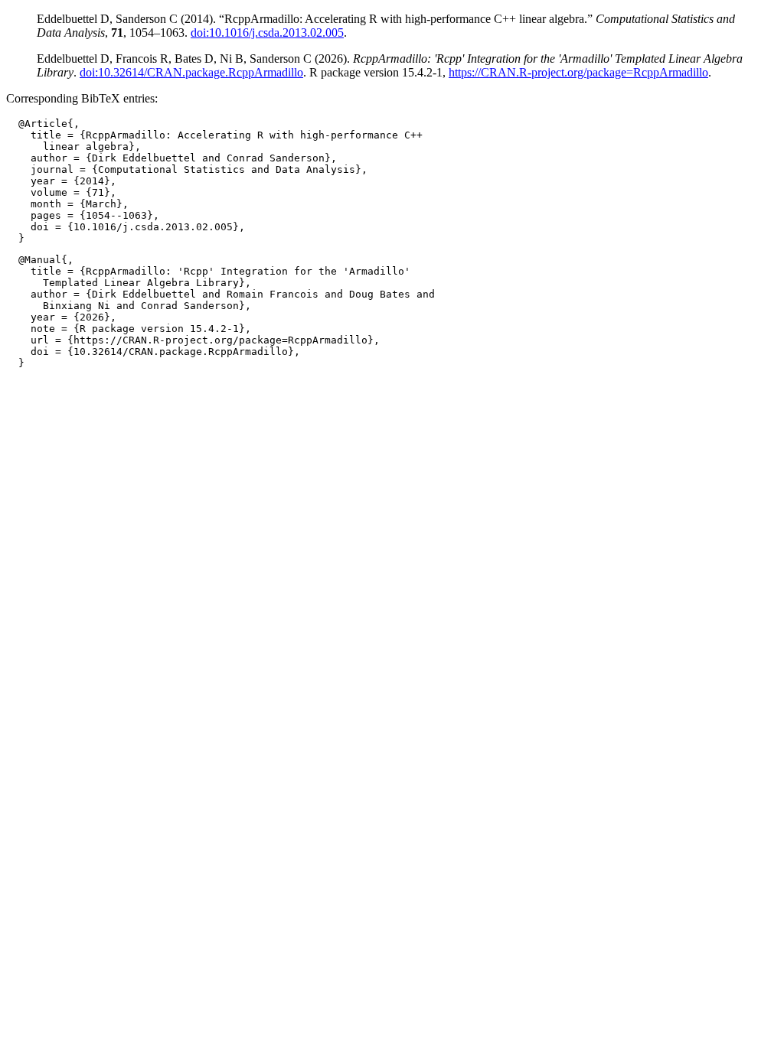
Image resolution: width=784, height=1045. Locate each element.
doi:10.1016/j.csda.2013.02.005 (267, 32)
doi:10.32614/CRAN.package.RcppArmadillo (191, 72)
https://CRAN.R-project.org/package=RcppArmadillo (578, 72)
